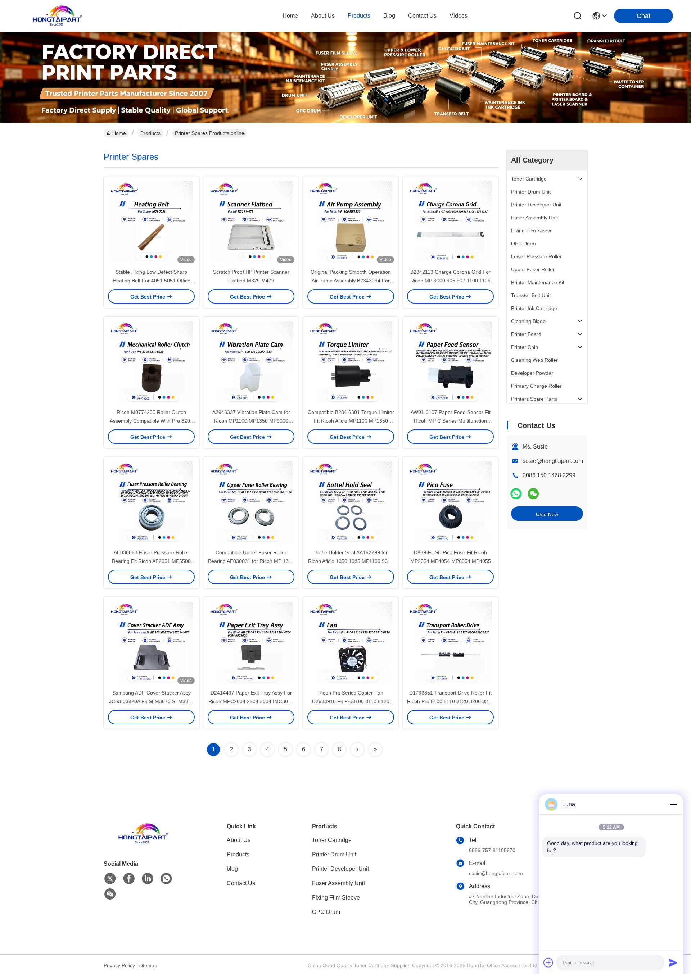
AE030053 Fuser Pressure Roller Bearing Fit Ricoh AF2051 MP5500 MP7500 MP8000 (151, 561)
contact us (422, 16)
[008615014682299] (166, 878)
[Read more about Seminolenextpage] (357, 749)
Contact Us (241, 883)
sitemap (148, 965)
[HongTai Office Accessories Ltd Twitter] (110, 878)
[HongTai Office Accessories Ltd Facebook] (128, 878)
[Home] (143, 842)
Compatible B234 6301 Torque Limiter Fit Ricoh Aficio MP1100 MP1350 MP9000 (351, 420)
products (359, 16)
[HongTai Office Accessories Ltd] (57, 16)
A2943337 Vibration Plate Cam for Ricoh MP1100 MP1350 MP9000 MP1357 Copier (251, 420)
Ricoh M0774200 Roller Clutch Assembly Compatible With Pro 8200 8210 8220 (151, 420)
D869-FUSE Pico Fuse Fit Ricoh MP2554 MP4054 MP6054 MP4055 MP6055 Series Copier (450, 561)
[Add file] (548, 962)
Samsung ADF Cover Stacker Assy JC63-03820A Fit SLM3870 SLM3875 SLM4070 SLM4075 (151, 701)
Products (150, 133)
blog (389, 16)
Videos (459, 16)
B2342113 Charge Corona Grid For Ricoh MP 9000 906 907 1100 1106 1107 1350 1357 (450, 280)
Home (290, 16)
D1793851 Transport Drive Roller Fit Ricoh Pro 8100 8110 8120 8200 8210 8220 (450, 701)
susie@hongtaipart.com (553, 461)
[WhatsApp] (516, 493)
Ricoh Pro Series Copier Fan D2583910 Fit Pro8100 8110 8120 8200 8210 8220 (350, 701)
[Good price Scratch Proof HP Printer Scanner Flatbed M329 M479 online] (251, 222)
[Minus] (673, 804)
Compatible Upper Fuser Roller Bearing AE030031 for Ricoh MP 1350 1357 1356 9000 (251, 561)
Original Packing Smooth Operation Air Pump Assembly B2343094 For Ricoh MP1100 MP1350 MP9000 (351, 280)
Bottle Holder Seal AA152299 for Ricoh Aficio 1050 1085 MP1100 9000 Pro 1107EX (350, 561)
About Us (238, 840)
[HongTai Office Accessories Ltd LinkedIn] (147, 878)
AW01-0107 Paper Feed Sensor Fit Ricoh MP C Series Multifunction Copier (451, 420)
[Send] (673, 962)
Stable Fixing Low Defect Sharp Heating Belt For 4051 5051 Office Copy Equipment (151, 280)
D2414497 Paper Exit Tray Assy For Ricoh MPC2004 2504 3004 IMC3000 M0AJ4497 (251, 701)
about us (323, 16)
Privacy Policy (119, 965)
